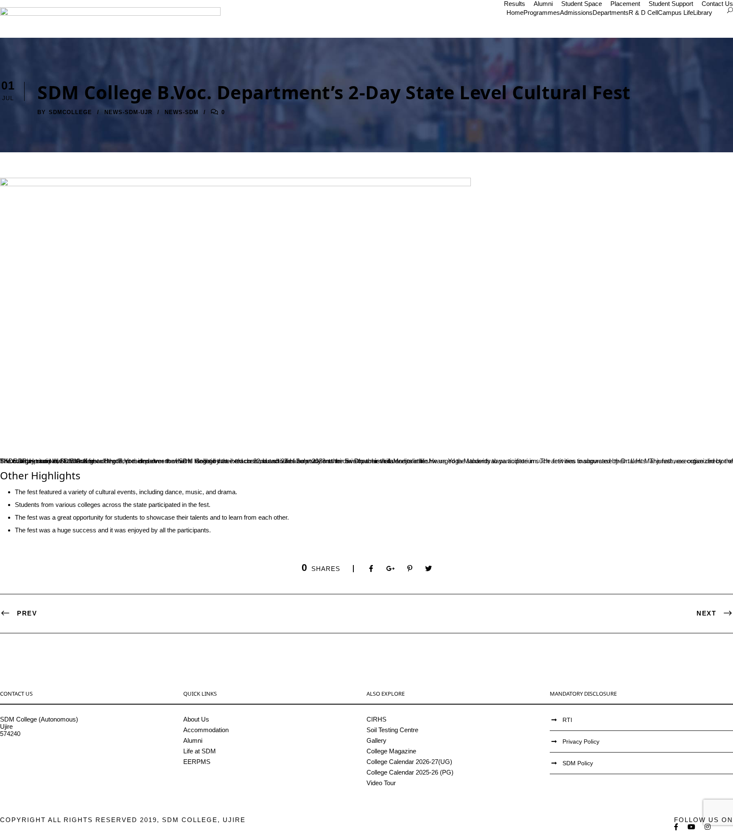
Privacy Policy (580, 741)
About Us (196, 719)
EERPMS (196, 761)
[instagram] (708, 827)
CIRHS (376, 719)
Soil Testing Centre (392, 729)
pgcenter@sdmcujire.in (32, 762)
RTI (567, 719)
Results (514, 3)
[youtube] (692, 827)
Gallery (376, 740)
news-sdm (182, 112)
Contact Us (717, 3)
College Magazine (391, 751)
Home (514, 12)
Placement (625, 3)
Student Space (581, 3)
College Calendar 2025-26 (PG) (409, 772)
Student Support (671, 3)
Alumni (543, 3)
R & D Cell (643, 12)
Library (702, 12)
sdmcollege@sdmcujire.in (36, 755)
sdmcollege (70, 112)
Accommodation (206, 729)
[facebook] (676, 827)
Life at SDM (199, 751)
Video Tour (381, 782)
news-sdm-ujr (128, 112)
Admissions (576, 12)
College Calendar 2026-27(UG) (409, 761)
